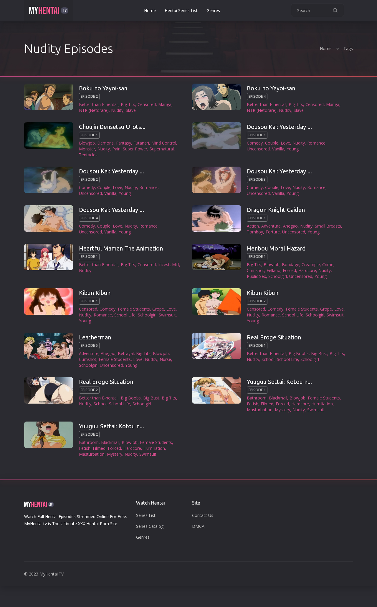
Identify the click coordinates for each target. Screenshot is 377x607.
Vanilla (278, 149)
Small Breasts (328, 226)
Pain (116, 149)
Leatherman (95, 337)
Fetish (252, 404)
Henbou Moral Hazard (276, 248)
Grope (158, 309)
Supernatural (162, 149)
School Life (124, 315)
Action (253, 226)
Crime (327, 264)
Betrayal (126, 353)
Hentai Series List (181, 10)
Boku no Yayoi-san (103, 88)
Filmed (267, 404)
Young (293, 149)
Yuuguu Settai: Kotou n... (279, 381)
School (268, 359)
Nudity (117, 110)
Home (150, 10)
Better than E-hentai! (98, 104)
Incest (164, 264)
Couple (271, 143)
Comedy (255, 143)
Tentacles (88, 154)
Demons (105, 143)
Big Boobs (299, 353)
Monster (87, 149)
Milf (175, 264)
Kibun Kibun (94, 292)
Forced (289, 270)
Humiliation (322, 404)
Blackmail (278, 398)
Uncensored (258, 149)
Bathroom (257, 398)
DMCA (198, 526)
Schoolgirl (277, 276)
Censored (147, 104)
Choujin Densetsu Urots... (112, 126)
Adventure (271, 226)
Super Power (135, 149)
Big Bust (319, 353)
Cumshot (255, 270)
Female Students (134, 309)
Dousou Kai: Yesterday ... (279, 126)
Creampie (311, 264)
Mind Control (163, 143)
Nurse (165, 359)
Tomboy (255, 232)
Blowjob (87, 143)
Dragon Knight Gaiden (276, 209)
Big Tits (128, 104)
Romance (316, 143)
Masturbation (259, 409)
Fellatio (273, 270)
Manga (164, 104)
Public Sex (256, 276)
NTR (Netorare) (94, 110)
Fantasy (123, 143)
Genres (213, 10)
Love (285, 143)
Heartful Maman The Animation (121, 248)
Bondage (290, 264)
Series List (146, 515)
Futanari (141, 143)
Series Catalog (149, 526)
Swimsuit (167, 315)
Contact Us (202, 515)
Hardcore (307, 270)
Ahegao (290, 226)
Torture (272, 232)
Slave (131, 110)
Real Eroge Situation (274, 337)
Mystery (282, 409)
